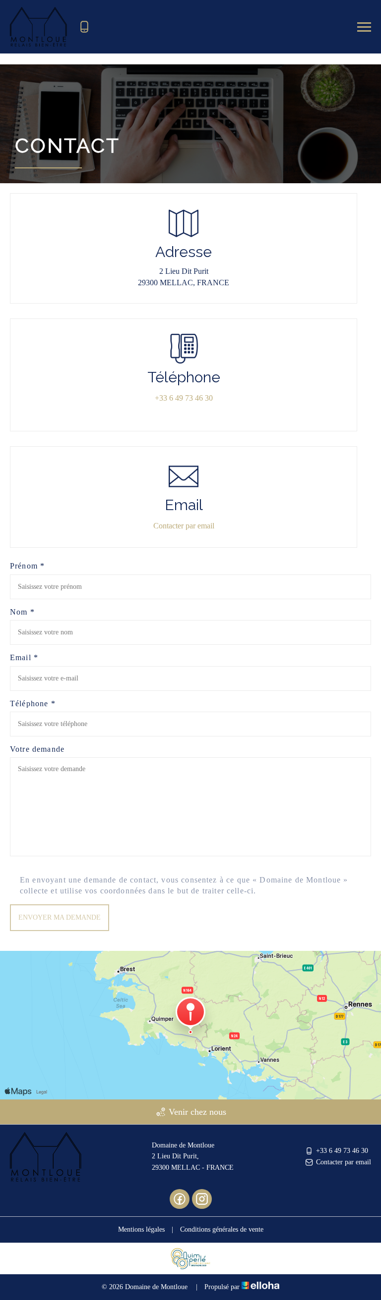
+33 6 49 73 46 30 (342, 1150)
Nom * (22, 612)
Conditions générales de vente (221, 1229)
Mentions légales (141, 1229)
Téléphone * (33, 703)
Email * (24, 657)
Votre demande (37, 749)
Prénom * (27, 566)
